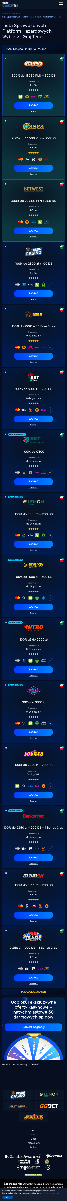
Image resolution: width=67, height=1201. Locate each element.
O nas (33, 1139)
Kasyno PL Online (10, 13)
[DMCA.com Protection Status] (33, 1174)
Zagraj (33, 105)
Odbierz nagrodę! (33, 1027)
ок (7, 1197)
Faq (33, 1130)
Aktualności (34, 1143)
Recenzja (33, 111)
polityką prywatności (50, 1193)
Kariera (33, 1147)
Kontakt (33, 1134)
